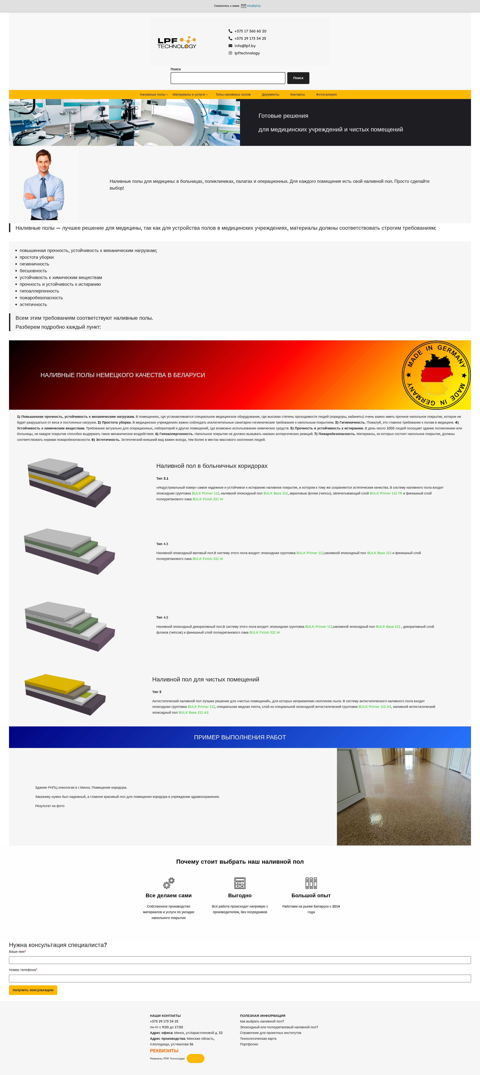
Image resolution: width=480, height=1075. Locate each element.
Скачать (195, 1058)
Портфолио (249, 1044)
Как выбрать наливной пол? (262, 1021)
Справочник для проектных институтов (270, 1033)
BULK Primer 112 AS (374, 706)
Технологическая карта (258, 1038)
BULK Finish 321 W (208, 499)
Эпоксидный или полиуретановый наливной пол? (279, 1027)
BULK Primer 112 (205, 493)
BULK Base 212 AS (193, 712)
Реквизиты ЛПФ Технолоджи (167, 1058)
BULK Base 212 (275, 493)
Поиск (176, 69)
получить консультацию (33, 990)
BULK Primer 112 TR (386, 493)
